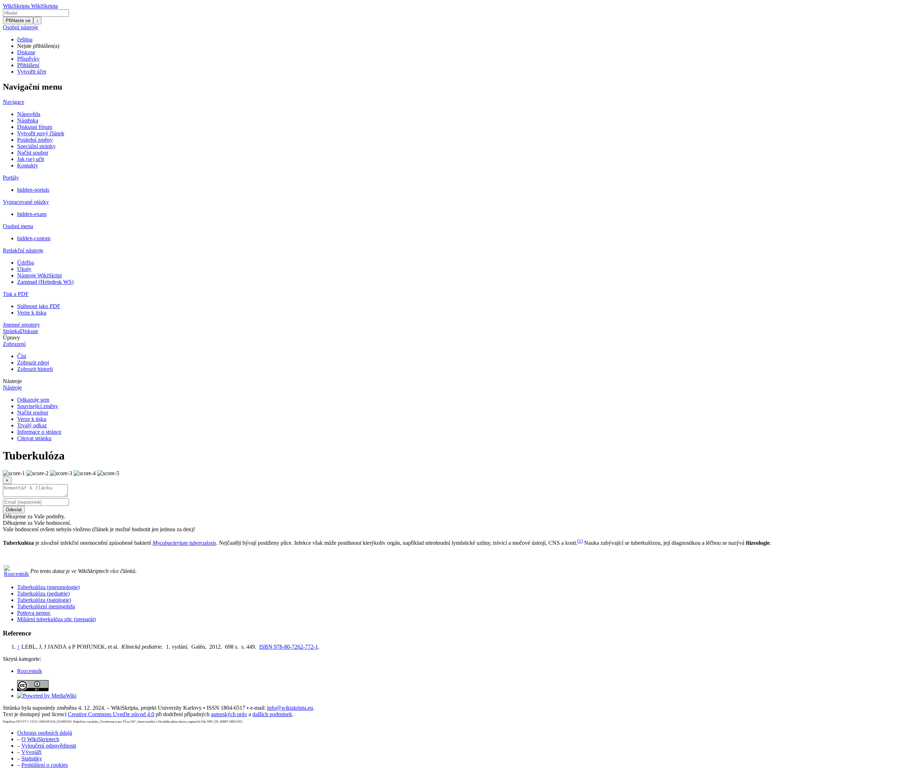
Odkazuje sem (33, 400)
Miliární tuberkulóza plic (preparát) (56, 619)
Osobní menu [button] (18, 226)
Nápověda (28, 114)
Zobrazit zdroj (33, 363)
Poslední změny (35, 140)
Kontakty (27, 165)
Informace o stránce (39, 432)
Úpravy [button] (11, 338)
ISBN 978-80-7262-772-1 (288, 647)
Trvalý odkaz (32, 425)
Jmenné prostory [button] (21, 325)
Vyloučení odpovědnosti (48, 746)
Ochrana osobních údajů (44, 733)
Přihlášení (28, 65)
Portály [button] (11, 178)
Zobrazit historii (35, 369)
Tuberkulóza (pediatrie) (43, 593)
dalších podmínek (272, 714)
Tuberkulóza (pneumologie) (48, 587)
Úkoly (24, 269)
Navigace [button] (13, 102)
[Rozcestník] (16, 574)
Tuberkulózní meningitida (46, 606)
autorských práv (229, 714)
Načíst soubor (32, 153)
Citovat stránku (34, 438)
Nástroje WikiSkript (39, 275)
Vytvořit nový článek (40, 133)
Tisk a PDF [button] (16, 294)
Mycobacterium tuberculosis (184, 543)
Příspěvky (28, 59)
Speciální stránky (36, 146)
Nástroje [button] (12, 381)
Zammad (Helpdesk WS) (45, 282)
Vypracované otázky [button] (26, 202)
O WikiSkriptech (40, 739)
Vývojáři (31, 752)
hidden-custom (33, 238)
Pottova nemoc (34, 613)
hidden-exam (31, 214)
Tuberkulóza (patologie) (44, 600)
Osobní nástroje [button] (20, 27)
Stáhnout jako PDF (38, 306)
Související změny (37, 406)
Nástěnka (27, 120)
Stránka (11, 331)
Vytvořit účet (31, 72)
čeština (24, 39)
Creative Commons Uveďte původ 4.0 (111, 714)
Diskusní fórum (34, 127)
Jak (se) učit (30, 159)
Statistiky (31, 758)
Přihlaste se (18, 20)
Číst (21, 356)
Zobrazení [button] (14, 344)
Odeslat (14, 509)
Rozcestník (29, 671)
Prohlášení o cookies (44, 765)
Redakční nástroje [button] (23, 250)
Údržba (25, 263)
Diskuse (26, 52)
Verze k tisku (31, 313)
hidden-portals (33, 190)
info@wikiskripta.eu (290, 708)
